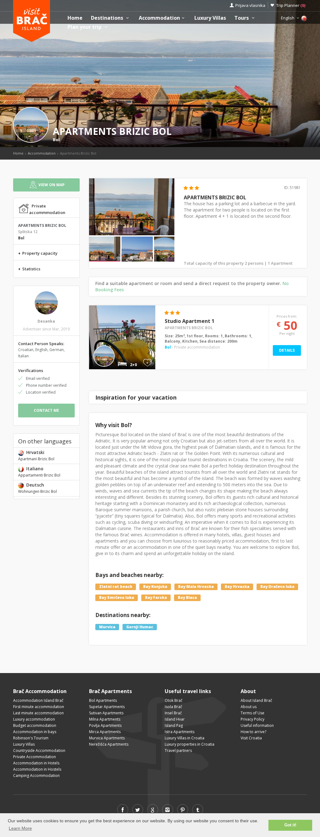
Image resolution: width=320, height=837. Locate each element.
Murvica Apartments (107, 738)
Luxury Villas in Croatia (184, 738)
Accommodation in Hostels (37, 769)
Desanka (46, 321)
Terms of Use (252, 713)
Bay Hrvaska (237, 586)
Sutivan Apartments (106, 713)
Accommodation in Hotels (36, 763)
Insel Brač (173, 713)
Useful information (257, 725)
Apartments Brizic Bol (189, 327)
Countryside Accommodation (39, 750)
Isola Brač (173, 706)
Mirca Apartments (105, 731)
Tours (242, 18)
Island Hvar (175, 719)
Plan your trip (85, 27)
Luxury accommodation (34, 719)
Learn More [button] (20, 828)
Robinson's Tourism (30, 738)
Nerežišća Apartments (108, 744)
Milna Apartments (104, 719)
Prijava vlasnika (250, 5)
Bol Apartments (103, 700)
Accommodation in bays (34, 731)
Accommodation (159, 18)
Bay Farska (156, 597)
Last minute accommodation (38, 713)
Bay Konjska (155, 586)
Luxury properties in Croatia (189, 744)
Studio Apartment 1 (189, 321)
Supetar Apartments (107, 706)
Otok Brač (173, 700)
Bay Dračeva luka (277, 586)
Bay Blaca (187, 597)
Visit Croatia (251, 738)
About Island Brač (256, 700)
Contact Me (46, 410)
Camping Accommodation (36, 775)
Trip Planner (290, 5)
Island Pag (174, 725)
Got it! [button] (290, 825)
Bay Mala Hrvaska (196, 586)
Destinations (107, 18)
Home (75, 18)
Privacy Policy (252, 719)
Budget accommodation (34, 725)
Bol (56, 139)
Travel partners (178, 750)
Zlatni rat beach (115, 586)
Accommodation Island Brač (38, 700)
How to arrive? (253, 731)
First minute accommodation (38, 706)
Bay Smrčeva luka (116, 597)
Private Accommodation (34, 756)
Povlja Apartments (105, 725)
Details (287, 350)
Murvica (107, 627)
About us (249, 706)
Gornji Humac (139, 627)
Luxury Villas (210, 18)
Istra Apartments (179, 731)
